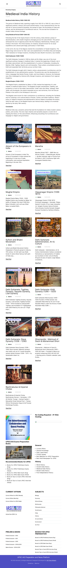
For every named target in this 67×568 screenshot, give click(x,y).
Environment (38, 521)
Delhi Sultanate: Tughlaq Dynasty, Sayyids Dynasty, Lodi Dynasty (18, 291)
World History (40, 465)
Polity (36, 513)
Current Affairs (41, 448)
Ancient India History (42, 467)
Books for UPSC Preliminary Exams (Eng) (45, 537)
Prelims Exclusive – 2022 (12, 535)
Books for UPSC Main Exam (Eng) (17, 473)
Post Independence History (44, 472)
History (37, 516)
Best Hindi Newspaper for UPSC (46, 458)
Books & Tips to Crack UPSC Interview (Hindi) (46, 552)
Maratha (39, 146)
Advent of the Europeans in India (18, 147)
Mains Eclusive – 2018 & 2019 (13, 547)
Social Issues (38, 510)
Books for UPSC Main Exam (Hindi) (18, 475)
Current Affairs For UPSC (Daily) (14, 501)
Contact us (30, 563)
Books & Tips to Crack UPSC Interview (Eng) (46, 549)
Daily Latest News (42, 452)
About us (37, 563)
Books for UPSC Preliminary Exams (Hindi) (45, 540)
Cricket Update (41, 454)
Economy (37, 498)
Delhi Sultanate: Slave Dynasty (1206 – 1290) (16, 340)
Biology (37, 495)
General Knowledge (42, 450)
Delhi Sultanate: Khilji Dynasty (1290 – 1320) (45, 290)
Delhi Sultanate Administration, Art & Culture (44, 242)
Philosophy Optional (40, 507)
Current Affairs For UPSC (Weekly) (14, 495)
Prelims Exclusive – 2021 (12, 538)
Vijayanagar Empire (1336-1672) (47, 193)
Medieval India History (14, 126)
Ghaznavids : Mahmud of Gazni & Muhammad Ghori (47, 340)
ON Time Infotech (51, 560)
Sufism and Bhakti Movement (14, 241)
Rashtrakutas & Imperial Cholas (17, 388)
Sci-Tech (37, 524)
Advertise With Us (11, 514)
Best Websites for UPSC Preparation (47, 456)
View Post (8, 165)
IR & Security (38, 504)
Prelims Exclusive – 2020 (12, 541)
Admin (10, 151)
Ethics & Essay (38, 501)
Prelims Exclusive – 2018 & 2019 (13, 544)
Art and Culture (39, 518)
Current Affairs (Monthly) (12, 498)
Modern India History (42, 470)
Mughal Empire (13, 192)
